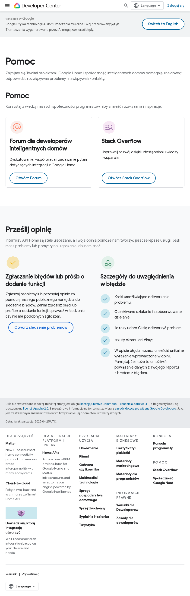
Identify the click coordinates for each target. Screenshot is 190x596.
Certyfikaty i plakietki (126, 450)
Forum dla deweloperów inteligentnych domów (41, 145)
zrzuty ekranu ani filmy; (133, 340)
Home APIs (50, 453)
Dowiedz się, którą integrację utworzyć (20, 527)
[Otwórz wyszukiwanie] (126, 5)
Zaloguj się (175, 5)
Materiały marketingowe (127, 463)
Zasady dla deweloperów (127, 520)
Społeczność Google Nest (163, 480)
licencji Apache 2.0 (35, 408)
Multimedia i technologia (88, 480)
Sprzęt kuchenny (92, 508)
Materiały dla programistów (127, 476)
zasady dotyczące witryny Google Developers (145, 408)
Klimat (84, 456)
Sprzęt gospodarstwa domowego (90, 495)
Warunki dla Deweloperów (127, 507)
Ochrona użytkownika (89, 467)
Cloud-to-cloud (18, 483)
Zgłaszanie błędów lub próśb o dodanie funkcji (45, 280)
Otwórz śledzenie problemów (40, 327)
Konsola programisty (163, 445)
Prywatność (30, 574)
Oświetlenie (88, 448)
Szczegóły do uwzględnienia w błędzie (137, 280)
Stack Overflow (121, 141)
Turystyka (87, 525)
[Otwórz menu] (7, 5)
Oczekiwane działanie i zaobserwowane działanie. (148, 314)
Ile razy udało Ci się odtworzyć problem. (148, 328)
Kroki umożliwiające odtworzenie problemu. (141, 300)
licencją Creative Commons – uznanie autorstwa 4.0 (114, 404)
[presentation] (95, 61)
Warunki (11, 574)
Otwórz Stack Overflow (129, 178)
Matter (11, 443)
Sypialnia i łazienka (94, 516)
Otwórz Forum (28, 178)
